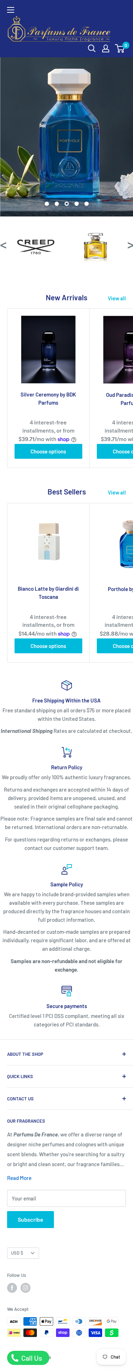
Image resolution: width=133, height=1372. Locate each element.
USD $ (17, 1253)
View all (117, 298)
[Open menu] (10, 10)
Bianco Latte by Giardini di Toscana (48, 592)
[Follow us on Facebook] (12, 1288)
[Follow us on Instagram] (26, 1288)
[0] (120, 48)
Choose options (48, 451)
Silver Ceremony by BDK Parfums (48, 398)
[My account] (105, 48)
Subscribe (30, 1219)
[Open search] (92, 48)
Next (130, 244)
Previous (3, 244)
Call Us (31, 1358)
